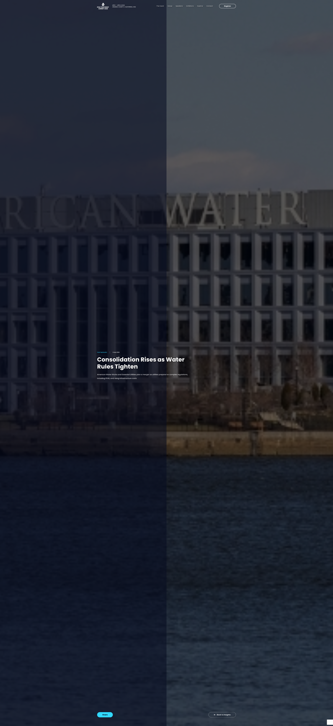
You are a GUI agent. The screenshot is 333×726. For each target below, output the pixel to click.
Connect (209, 6)
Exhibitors (190, 6)
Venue (170, 6)
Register (227, 6)
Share (105, 715)
